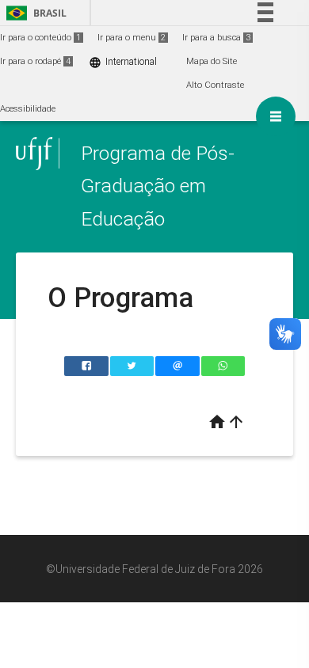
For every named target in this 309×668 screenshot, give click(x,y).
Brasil (33, 13)
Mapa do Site (211, 61)
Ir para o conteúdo (40, 37)
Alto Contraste (215, 85)
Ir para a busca (216, 37)
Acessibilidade (27, 109)
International (123, 62)
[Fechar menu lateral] (276, 116)
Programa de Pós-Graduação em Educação (158, 186)
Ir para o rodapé (35, 61)
